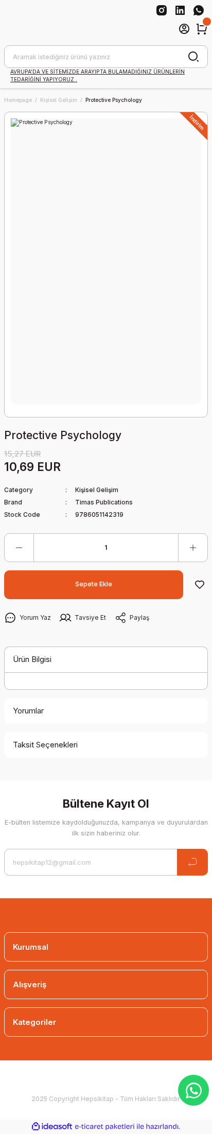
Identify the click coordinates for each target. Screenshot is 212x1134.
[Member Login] (184, 28)
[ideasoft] (52, 1126)
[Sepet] (202, 28)
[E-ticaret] (105, 1126)
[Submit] (192, 862)
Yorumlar (28, 711)
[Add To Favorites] (199, 585)
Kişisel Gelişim (96, 490)
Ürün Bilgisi (32, 659)
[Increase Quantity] (193, 548)
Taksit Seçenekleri (45, 744)
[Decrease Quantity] (19, 548)
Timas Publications (104, 502)
